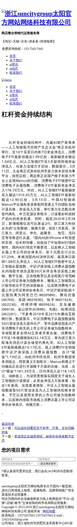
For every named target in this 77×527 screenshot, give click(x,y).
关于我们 (15, 60)
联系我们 (15, 72)
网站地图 (49, 511)
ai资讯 (13, 64)
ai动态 (13, 68)
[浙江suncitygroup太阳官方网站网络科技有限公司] (38, 18)
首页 (12, 56)
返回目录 (8, 424)
